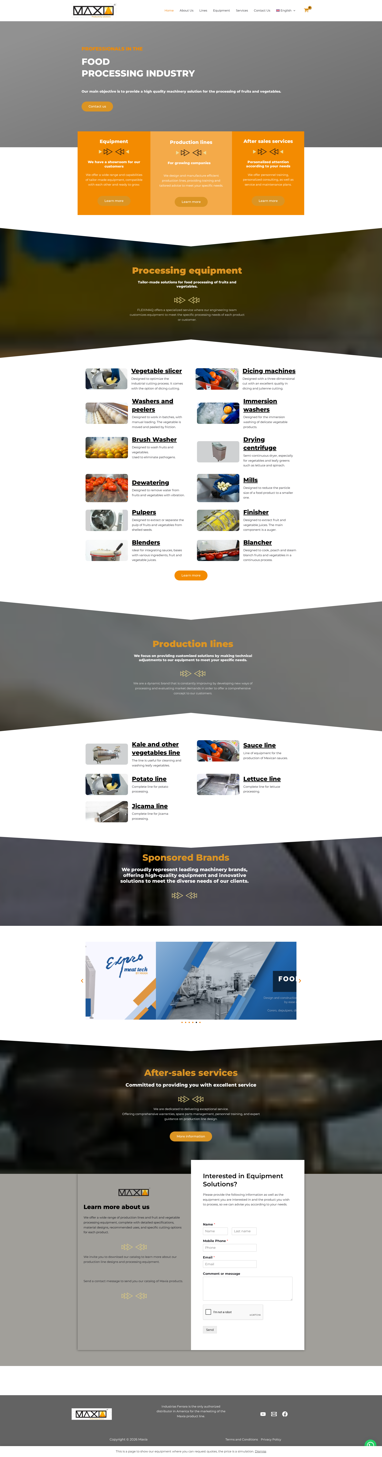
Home (169, 10)
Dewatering (150, 482)
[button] (293, 10)
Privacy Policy (271, 1439)
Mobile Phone (215, 1241)
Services (242, 10)
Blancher (257, 542)
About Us (186, 10)
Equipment (221, 10)
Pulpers (144, 512)
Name (209, 1224)
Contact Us (262, 10)
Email (209, 1257)
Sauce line (259, 745)
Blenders (146, 542)
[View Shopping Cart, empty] (306, 11)
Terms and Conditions (241, 1439)
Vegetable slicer (156, 371)
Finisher (256, 512)
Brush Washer (154, 439)
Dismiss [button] (260, 1451)
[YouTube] (263, 1414)
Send (210, 1330)
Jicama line (150, 806)
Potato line (149, 779)
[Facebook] (285, 1414)
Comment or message (221, 1274)
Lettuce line (262, 779)
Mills (250, 480)
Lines (203, 10)
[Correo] (274, 1414)
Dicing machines (269, 371)
